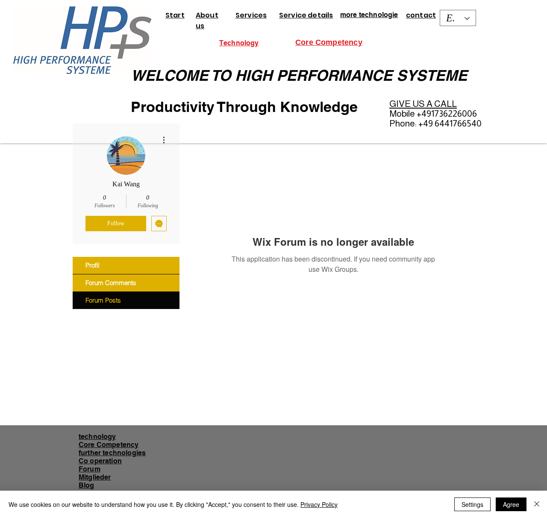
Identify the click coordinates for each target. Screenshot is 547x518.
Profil (92, 265)
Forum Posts (103, 300)
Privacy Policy (319, 504)
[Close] (537, 504)
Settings (472, 504)
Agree (511, 504)
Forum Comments (110, 283)
